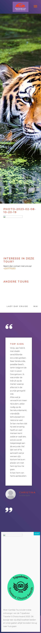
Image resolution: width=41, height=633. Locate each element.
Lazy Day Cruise (17, 306)
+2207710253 (9, 268)
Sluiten (37, 533)
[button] (3, 109)
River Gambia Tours (20, 2)
